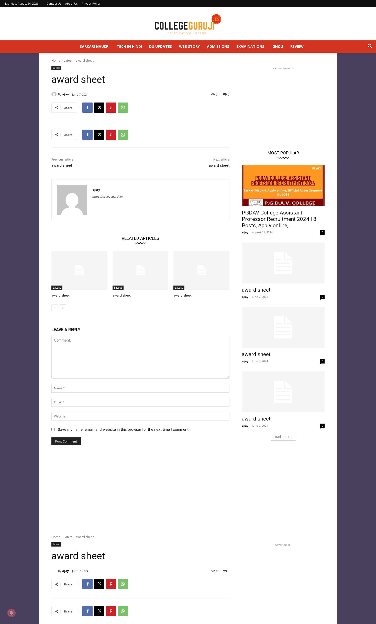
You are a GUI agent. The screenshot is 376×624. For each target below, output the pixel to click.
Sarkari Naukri (94, 46)
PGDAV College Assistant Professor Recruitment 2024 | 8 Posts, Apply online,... (279, 219)
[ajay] (54, 94)
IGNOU (277, 46)
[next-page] (63, 307)
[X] (99, 108)
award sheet (61, 165)
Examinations (250, 46)
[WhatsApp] (123, 108)
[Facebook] (87, 108)
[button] (370, 46)
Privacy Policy (91, 3)
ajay (65, 94)
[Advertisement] (283, 103)
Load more (281, 437)
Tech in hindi (129, 46)
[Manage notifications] (11, 613)
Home (55, 60)
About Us (71, 3)
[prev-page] (54, 307)
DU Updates (160, 46)
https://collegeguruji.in (107, 196)
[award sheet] (79, 270)
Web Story (189, 46)
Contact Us (54, 3)
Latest (68, 60)
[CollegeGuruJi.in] (188, 24)
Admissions (218, 46)
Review (297, 46)
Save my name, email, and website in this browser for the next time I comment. (124, 429)
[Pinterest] (111, 108)
